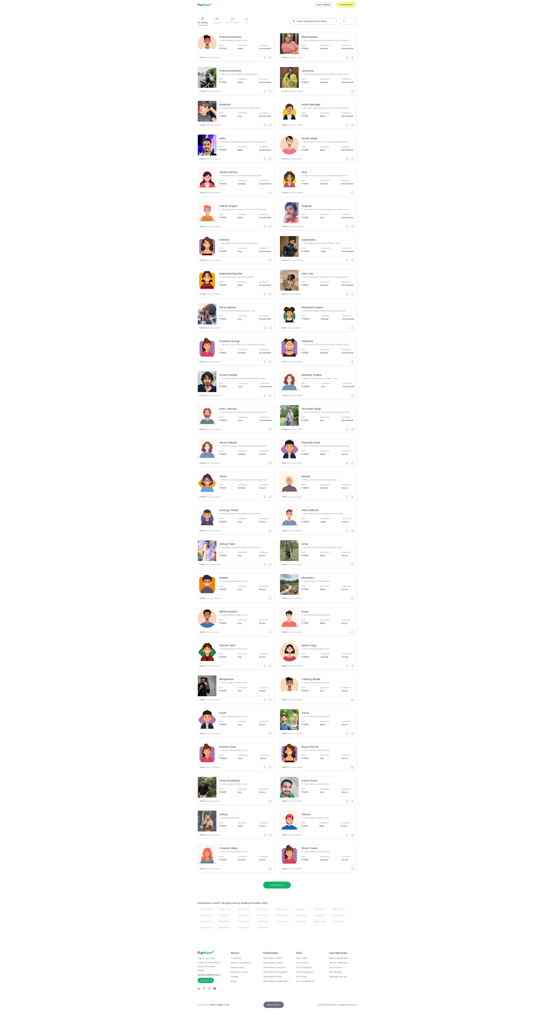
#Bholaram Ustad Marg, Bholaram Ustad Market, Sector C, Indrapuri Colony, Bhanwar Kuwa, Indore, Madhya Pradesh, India (321, 909)
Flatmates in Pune (272, 976)
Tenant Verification (338, 962)
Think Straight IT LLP (219, 1004)
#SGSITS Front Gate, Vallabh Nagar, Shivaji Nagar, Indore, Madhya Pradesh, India (340, 921)
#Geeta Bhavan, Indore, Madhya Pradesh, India (245, 927)
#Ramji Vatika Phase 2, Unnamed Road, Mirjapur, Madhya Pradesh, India (321, 921)
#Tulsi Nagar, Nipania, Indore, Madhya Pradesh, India (264, 921)
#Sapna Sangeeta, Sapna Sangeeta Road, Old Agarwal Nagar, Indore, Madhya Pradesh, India (226, 909)
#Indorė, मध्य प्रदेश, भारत (264, 927)
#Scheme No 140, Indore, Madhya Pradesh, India (207, 915)
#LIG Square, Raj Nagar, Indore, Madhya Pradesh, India (264, 909)
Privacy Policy (237, 967)
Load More (275, 885)
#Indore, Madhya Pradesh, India (207, 909)
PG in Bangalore (304, 972)
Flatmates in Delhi (272, 958)
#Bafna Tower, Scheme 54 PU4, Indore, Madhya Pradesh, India (340, 909)
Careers (235, 976)
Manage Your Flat (338, 976)
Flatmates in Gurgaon (274, 967)
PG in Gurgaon (303, 967)
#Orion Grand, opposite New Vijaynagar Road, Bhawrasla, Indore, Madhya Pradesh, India (302, 921)
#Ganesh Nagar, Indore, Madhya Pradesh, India (283, 909)
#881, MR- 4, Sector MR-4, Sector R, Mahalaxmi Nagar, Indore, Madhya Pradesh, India (226, 921)
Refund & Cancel (239, 972)
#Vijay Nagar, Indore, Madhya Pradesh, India (283, 915)
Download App (346, 4)
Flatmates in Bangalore (275, 972)
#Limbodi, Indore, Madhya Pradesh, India (340, 915)
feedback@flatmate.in (209, 974)
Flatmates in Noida (273, 962)
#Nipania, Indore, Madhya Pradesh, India (283, 921)
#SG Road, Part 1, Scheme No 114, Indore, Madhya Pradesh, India (245, 921)
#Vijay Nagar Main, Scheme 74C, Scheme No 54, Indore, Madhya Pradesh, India (245, 915)
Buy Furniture (335, 967)
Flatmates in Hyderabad (275, 981)
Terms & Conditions (241, 962)
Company (236, 958)
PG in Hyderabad (305, 981)
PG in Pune (301, 976)
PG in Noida (302, 962)
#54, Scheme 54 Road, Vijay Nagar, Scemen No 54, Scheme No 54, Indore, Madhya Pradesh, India (264, 915)
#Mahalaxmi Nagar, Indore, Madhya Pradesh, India (207, 921)
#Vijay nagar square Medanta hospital (302, 915)
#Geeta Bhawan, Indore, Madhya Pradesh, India (226, 927)
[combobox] (314, 21)
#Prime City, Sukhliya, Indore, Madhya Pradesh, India (226, 915)
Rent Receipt (335, 972)
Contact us (206, 980)
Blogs (233, 981)
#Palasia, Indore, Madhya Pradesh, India (207, 927)
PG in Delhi (301, 958)
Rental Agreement (338, 958)
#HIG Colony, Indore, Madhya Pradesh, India (245, 909)
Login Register (323, 4)
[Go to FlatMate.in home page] (205, 4)
